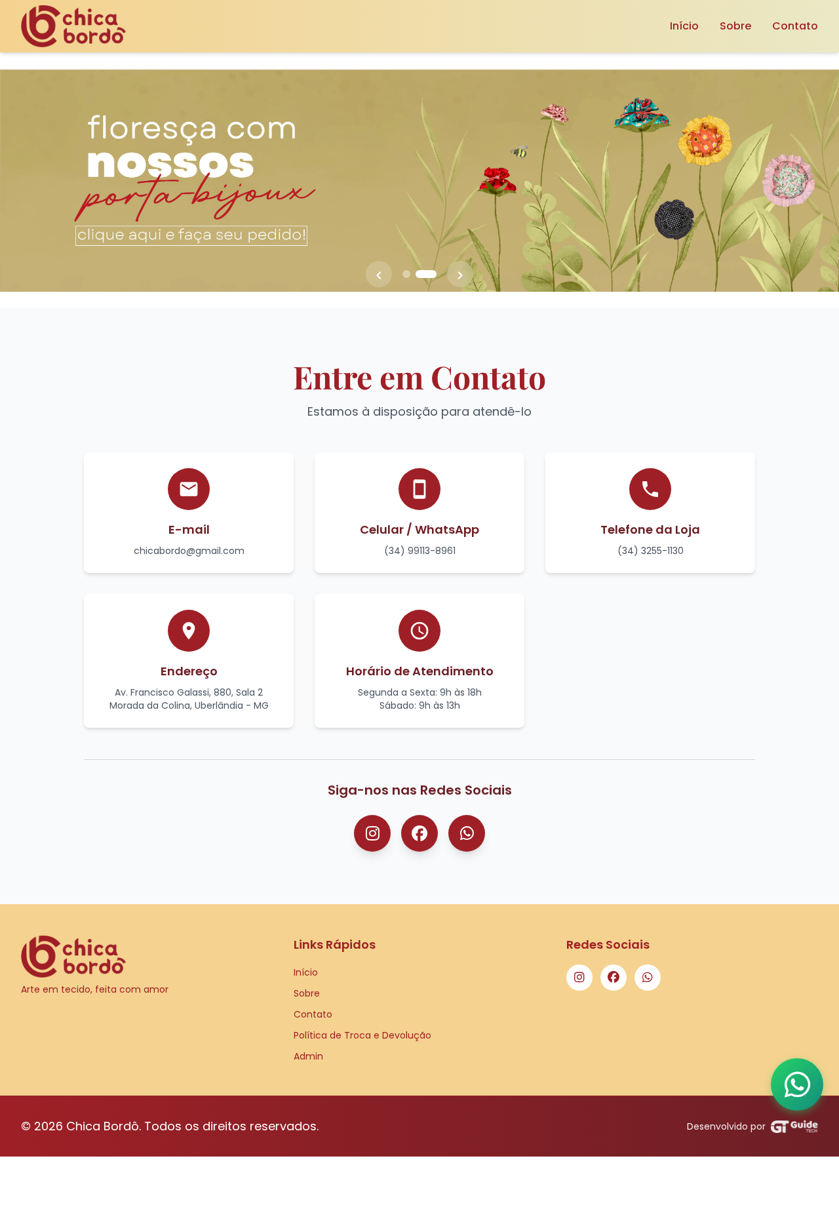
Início (684, 25)
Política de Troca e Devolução (362, 1035)
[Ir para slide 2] (426, 274)
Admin (308, 1056)
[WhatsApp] (466, 833)
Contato (795, 25)
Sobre (735, 25)
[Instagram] (372, 833)
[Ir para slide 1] (406, 274)
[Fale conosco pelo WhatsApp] (797, 1084)
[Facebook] (419, 833)
